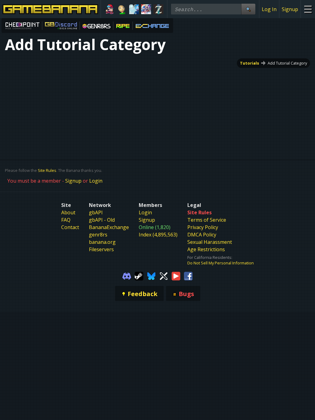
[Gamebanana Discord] (127, 275)
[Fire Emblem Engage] (146, 9)
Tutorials (249, 63)
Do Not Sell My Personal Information (220, 263)
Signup (290, 9)
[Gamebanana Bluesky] (151, 275)
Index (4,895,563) (158, 234)
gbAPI (96, 212)
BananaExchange (109, 227)
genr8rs (98, 234)
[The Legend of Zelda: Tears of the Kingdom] (158, 9)
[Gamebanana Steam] (139, 275)
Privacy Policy (202, 227)
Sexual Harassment (209, 242)
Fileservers (101, 249)
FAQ (65, 219)
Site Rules (47, 170)
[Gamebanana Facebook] (188, 275)
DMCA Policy (201, 234)
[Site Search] (248, 9)
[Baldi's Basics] (122, 9)
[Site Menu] (308, 9)
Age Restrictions (206, 249)
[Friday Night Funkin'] (109, 9)
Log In (269, 9)
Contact (70, 227)
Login (95, 180)
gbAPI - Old (102, 219)
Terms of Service (206, 219)
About (68, 212)
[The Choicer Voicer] (134, 9)
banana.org (102, 242)
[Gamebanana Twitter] (164, 275)
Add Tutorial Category (287, 63)
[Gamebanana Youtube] (176, 275)
